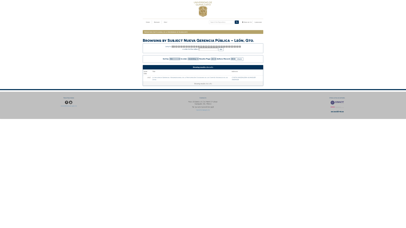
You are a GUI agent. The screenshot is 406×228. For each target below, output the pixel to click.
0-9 (173, 46)
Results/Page (204, 59)
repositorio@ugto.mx (203, 110)
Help (165, 22)
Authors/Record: (223, 59)
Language (258, 22)
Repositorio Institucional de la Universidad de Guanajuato (166, 32)
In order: (184, 59)
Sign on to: (247, 22)
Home (148, 22)
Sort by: (166, 59)
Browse (157, 22)
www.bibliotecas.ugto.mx (69, 106)
